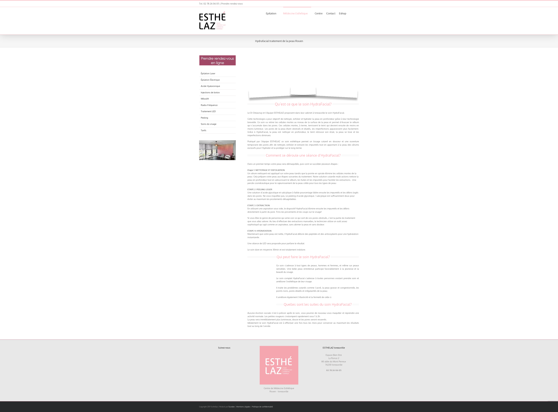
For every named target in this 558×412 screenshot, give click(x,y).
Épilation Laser (208, 73)
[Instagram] (227, 356)
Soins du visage (208, 124)
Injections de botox (210, 92)
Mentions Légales (243, 407)
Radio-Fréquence (209, 105)
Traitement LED (208, 111)
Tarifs (203, 130)
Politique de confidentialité (262, 407)
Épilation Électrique (210, 79)
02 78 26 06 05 (211, 3)
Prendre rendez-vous (232, 3)
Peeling (204, 117)
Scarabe (231, 407)
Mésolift (205, 98)
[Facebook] (221, 356)
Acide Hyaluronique (210, 86)
